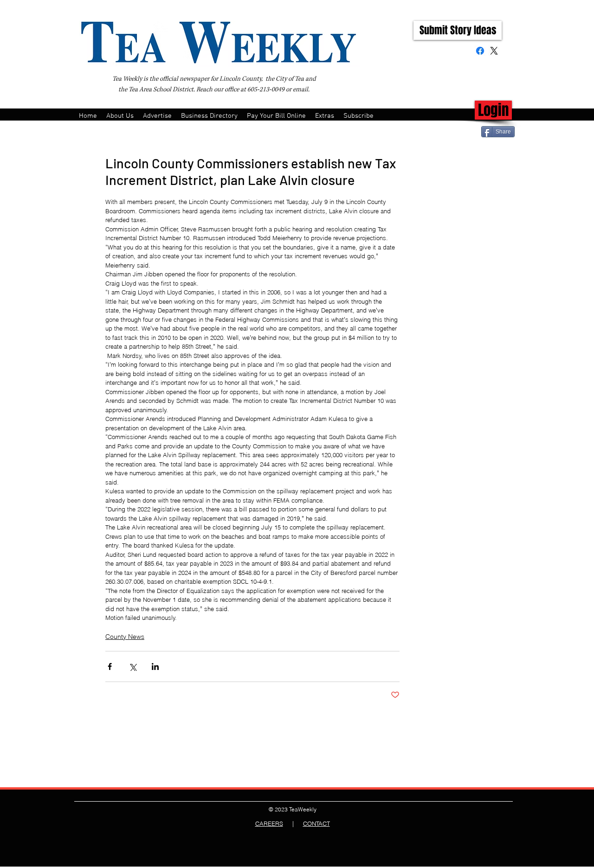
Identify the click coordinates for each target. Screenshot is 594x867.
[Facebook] (480, 50)
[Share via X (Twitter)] (132, 666)
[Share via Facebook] (109, 666)
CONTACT (316, 823)
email (300, 89)
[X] (494, 50)
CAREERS (269, 823)
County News (124, 636)
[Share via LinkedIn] (155, 666)
